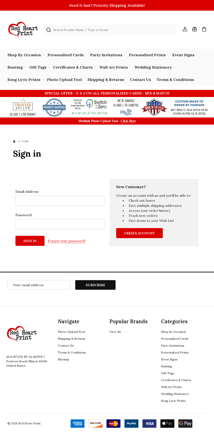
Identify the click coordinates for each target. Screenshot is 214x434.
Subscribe (95, 285)
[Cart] (204, 29)
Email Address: (27, 191)
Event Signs (183, 54)
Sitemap (63, 359)
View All (115, 332)
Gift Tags (37, 67)
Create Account (139, 233)
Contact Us (140, 79)
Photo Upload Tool (64, 79)
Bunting (15, 67)
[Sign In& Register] (185, 29)
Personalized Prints (147, 54)
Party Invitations (106, 54)
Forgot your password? (67, 241)
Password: (23, 215)
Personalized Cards (66, 54)
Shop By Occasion (24, 54)
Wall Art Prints (113, 67)
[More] (43, 54)
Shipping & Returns (106, 79)
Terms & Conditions (175, 79)
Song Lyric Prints (24, 79)
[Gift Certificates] (194, 29)
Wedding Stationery (153, 67)
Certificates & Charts (73, 67)
